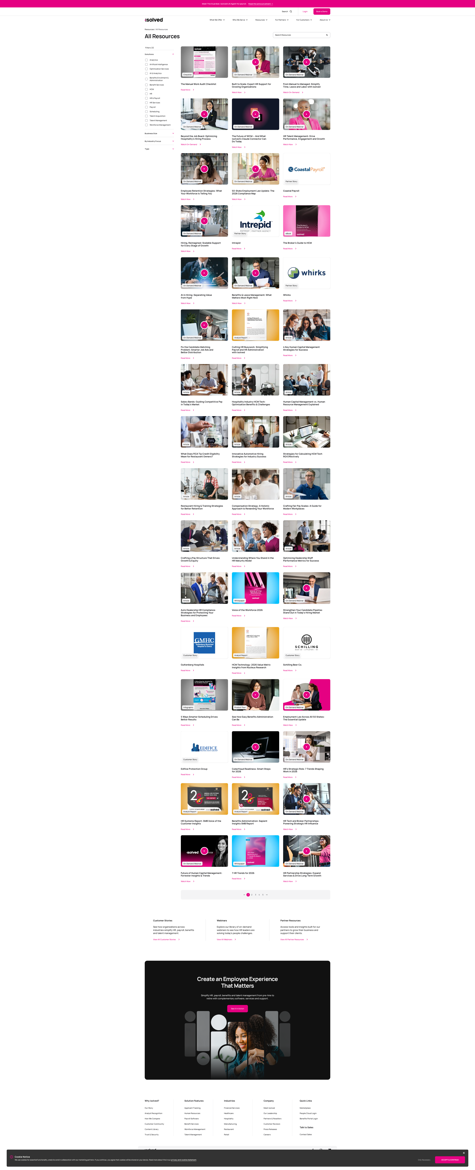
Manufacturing (230, 1124)
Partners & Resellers (272, 1118)
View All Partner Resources (292, 939)
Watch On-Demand (291, 92)
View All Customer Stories (164, 939)
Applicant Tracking (192, 1108)
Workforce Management (194, 1129)
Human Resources (192, 1113)
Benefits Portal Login (309, 1118)
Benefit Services (191, 1124)
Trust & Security (152, 1134)
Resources (149, 29)
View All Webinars (224, 939)
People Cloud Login (308, 1113)
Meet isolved (269, 1108)
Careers (267, 1134)
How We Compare (152, 1118)
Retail (226, 1134)
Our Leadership (270, 1113)
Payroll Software (191, 1118)
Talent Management (193, 1134)
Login (305, 11)
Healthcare (229, 1113)
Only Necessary (424, 1160)
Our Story (149, 1108)
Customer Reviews (272, 1124)
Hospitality (228, 1118)
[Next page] (266, 894)
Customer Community (154, 1124)
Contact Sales (306, 1134)
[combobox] (284, 11)
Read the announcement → (260, 4)
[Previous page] (244, 894)
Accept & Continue (450, 1160)
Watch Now (237, 92)
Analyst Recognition (153, 1113)
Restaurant (229, 1129)
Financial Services (232, 1108)
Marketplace (305, 1108)
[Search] (327, 35)
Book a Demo (321, 11)
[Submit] (291, 11)
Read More (185, 89)
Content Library (151, 1129)
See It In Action (237, 1008)
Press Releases (270, 1129)
